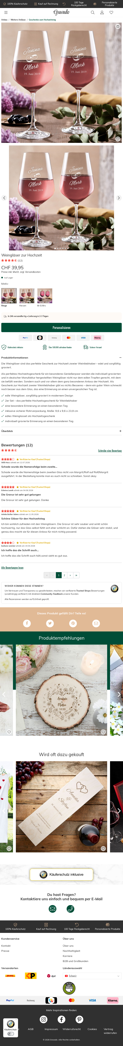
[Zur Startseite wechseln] (61, 12)
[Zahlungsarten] (61, 1000)
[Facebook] (27, 623)
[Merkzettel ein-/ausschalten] (117, 139)
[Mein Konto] (102, 12)
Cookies (92, 1029)
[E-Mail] (96, 623)
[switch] (11, 1034)
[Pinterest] (73, 623)
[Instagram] (43, 1019)
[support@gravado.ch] (52, 909)
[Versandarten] (30, 976)
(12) (20, 260)
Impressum (51, 1029)
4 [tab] (62, 248)
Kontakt (6, 945)
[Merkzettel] (111, 12)
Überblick (7, 431)
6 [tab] (68, 248)
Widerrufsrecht (72, 1029)
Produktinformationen (14, 357)
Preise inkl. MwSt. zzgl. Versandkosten (21, 272)
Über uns (68, 945)
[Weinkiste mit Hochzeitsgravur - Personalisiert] (61, 857)
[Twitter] (50, 623)
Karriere (67, 956)
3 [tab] (60, 248)
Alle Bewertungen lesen (12, 568)
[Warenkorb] (119, 10)
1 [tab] (55, 248)
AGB (30, 1029)
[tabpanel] (61, 197)
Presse (5, 950)
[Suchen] (92, 12)
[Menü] (6, 12)
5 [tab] (65, 248)
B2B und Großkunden (75, 961)
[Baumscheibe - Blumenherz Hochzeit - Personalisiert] (61, 740)
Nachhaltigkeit (71, 950)
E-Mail (96, 899)
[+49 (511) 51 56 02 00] (70, 909)
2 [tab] (57, 248)
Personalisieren (61, 327)
